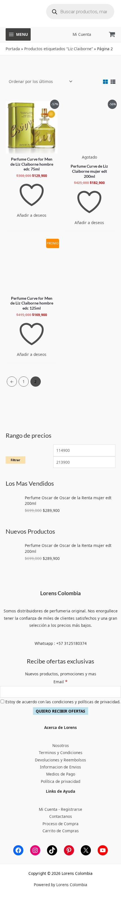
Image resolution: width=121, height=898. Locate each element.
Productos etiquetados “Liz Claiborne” (58, 48)
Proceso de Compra (60, 823)
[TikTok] (52, 850)
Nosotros (60, 745)
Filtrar (15, 460)
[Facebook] (18, 850)
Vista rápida (32, 149)
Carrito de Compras (60, 830)
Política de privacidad (60, 781)
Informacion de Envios (60, 767)
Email (60, 681)
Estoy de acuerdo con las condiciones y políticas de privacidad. (62, 701)
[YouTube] (103, 850)
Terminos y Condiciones (60, 752)
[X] (86, 850)
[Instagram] (35, 850)
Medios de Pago (60, 774)
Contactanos (60, 816)
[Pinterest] (69, 850)
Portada (13, 48)
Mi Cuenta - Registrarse (60, 809)
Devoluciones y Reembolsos (60, 760)
